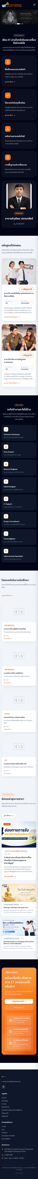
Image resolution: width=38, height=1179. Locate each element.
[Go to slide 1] (15, 23)
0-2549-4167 (8, 1155)
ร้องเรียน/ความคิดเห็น (8, 1136)
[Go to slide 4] (22, 23)
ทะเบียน (4, 1126)
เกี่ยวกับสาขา (5, 1107)
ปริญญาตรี (5, 1113)
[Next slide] (35, 17)
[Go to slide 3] (19, 23)
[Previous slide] (3, 17)
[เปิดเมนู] (34, 5)
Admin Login (19, 1173)
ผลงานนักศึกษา (6, 1139)
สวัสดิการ (4, 1133)
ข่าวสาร (4, 1104)
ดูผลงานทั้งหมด (6, 596)
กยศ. (3, 1129)
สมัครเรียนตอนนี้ (18, 1001)
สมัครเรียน (5, 1101)
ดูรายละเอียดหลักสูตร (11, 317)
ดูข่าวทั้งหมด (7, 815)
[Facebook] (3, 1087)
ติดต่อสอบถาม (19, 1007)
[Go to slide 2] (17, 23)
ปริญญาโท (5, 1116)
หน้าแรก (4, 1098)
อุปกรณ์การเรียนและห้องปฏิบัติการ (12, 1110)
